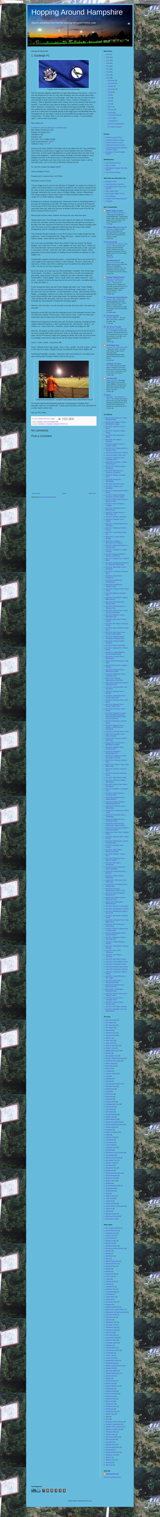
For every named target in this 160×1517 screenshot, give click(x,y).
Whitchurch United (112, 1216)
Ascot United (110, 1238)
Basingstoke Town (112, 1056)
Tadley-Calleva (111, 1196)
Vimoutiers (109, 1442)
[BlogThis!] (65, 419)
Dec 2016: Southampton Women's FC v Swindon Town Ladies (117, 563)
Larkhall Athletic (111, 1348)
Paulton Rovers (111, 1381)
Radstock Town (111, 1399)
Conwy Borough (111, 1292)
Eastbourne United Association (116, 1312)
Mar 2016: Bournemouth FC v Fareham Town (116, 607)
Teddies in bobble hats (113, 1429)
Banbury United (111, 1241)
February (111, 109)
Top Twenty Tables (112, 1437)
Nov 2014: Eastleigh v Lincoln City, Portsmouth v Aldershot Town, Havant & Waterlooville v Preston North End (116, 715)
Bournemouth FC (111, 1264)
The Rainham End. (112, 345)
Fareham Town (111, 1086)
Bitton (108, 1259)
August (110, 92)
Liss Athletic (110, 1140)
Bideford (108, 1251)
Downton (109, 1304)
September (112, 89)
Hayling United (111, 1127)
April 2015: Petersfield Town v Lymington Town (116, 675)
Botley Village (110, 1063)
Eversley (109, 1081)
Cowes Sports (110, 1297)
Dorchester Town (111, 1302)
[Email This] (63, 419)
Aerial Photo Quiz (112, 1230)
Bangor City (110, 1243)
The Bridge (109, 229)
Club (108, 365)
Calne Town (110, 1276)
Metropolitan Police (112, 1360)
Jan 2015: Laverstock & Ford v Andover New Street (116, 696)
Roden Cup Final (111, 380)
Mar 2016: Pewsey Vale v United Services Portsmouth (117, 611)
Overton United (111, 1163)
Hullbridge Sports (112, 1343)
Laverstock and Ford (113, 1350)
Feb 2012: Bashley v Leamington (117, 906)
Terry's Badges (111, 196)
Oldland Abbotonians (113, 1373)
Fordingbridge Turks (112, 1104)
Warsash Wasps (111, 1214)
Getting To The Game (113, 364)
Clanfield (109, 1071)
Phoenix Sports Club (113, 1386)
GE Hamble (110, 1112)
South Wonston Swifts (113, 1186)
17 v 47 (47, 144)
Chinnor (108, 1284)
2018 (108, 57)
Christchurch (110, 1287)
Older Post (92, 493)
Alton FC (109, 1038)
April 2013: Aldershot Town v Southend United (115, 820)
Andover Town (110, 1048)
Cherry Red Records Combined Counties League (116, 148)
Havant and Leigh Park (113, 1122)
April (109, 104)
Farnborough (110, 1089)
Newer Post (36, 493)
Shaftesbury (110, 1409)
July (109, 95)
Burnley (108, 1271)
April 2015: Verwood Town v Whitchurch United (115, 670)
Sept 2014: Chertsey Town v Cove (117, 731)
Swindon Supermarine (113, 1424)
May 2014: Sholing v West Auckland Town (114, 748)
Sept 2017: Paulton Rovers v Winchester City (115, 513)
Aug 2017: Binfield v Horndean (116, 517)
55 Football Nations (113, 260)
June (110, 98)
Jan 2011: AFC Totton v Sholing (116, 1007)
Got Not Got (110, 1332)
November (111, 83)
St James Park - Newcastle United (116, 347)
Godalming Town (111, 1327)
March (110, 107)
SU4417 (51, 141)
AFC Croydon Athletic (113, 1228)
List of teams (110, 1142)
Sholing (108, 1183)
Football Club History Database (116, 199)
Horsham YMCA (111, 1340)
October (111, 86)
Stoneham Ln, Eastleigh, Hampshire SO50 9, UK (52, 424)
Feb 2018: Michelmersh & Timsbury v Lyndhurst (114, 471)
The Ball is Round (112, 316)
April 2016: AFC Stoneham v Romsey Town (115, 603)
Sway (107, 1193)
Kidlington (109, 1345)
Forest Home (110, 1107)
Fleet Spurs (109, 1094)
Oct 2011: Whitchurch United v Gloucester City (116, 938)
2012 (108, 75)
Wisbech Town (111, 1460)
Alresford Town (111, 1035)
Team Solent (110, 1198)
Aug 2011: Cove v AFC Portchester (113, 951)
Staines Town (110, 1414)
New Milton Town (111, 1160)
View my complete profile (112, 1477)
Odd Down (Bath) (111, 1371)
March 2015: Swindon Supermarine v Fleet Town (114, 679)
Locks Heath (110, 1145)
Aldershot (109, 1030)
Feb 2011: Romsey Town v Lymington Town (115, 999)
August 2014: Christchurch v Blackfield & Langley (115, 743)
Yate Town (109, 1465)
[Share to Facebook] (70, 419)
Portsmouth (109, 1170)
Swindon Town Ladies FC (114, 1427)
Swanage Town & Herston (114, 1422)
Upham (108, 1211)
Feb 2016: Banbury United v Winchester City (115, 616)
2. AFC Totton (112, 118)
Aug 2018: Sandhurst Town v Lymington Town (115, 458)
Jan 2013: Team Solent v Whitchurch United (114, 850)
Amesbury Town (111, 1233)
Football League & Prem (114, 137)
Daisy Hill (109, 1299)
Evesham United (111, 1315)
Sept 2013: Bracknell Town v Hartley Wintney (115, 798)
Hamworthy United (112, 1338)
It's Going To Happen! (115, 127)
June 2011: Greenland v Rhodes (117, 969)
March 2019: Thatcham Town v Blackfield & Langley (116, 423)
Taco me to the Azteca (113, 262)
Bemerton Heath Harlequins (115, 1248)
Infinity (108, 1135)
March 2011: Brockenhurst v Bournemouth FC (115, 986)
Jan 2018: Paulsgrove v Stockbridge (114, 480)
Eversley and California (114, 1084)
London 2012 (110, 1358)
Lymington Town (111, 1147)
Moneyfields (110, 1155)
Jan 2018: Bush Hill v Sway (115, 484)
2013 (108, 72)
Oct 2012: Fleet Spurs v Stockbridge (113, 863)
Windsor (108, 1457)
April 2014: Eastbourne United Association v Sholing (116, 756)
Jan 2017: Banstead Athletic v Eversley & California (116, 555)
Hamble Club (110, 1117)
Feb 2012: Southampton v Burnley (117, 909)
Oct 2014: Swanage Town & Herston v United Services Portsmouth (115, 727)
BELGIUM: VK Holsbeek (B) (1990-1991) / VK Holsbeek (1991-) (114, 281)
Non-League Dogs (112, 191)
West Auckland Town (113, 1447)
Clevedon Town (111, 1289)
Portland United (111, 1391)
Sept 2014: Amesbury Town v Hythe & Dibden (115, 735)
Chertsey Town (111, 1281)
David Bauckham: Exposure (115, 184)
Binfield (108, 1253)
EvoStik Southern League (114, 142)
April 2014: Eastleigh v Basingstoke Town (113, 752)
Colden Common (111, 1073)
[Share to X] (68, 419)
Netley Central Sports (113, 1158)
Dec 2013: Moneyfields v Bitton (116, 777)
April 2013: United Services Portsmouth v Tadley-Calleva (115, 824)
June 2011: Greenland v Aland (116, 964)
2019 (108, 54)
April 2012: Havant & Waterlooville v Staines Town (115, 889)
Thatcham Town (111, 1432)
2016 (108, 63)
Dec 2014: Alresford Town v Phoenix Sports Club (115, 705)
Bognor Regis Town (112, 1261)
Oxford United (110, 1376)
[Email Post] (59, 418)
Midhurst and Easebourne (114, 1366)
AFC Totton (109, 1028)
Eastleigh (39, 422)
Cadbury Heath (111, 1274)
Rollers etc (109, 1401)
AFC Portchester (111, 1020)
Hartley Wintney (111, 1119)
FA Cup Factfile (111, 242)
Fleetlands (109, 1099)
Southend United (111, 1411)
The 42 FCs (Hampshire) (116, 124)
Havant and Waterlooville (50, 422)
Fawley (108, 1091)
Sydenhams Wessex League (115, 145)
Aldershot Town (111, 1033)
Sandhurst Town (111, 1406)
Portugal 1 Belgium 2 (112, 317)
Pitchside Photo (111, 181)
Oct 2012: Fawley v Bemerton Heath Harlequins (116, 868)
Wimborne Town (111, 1455)
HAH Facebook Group (113, 163)
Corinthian (109, 1294)
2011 (108, 78)
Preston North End (112, 1394)
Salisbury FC (110, 1404)
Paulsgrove (109, 1165)
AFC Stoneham (111, 1025)
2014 (108, 69)
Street (108, 1419)
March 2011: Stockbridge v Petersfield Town (115, 990)
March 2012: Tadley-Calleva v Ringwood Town (116, 898)
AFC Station (110, 1022)
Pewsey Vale (110, 1383)
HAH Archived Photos (113, 172)
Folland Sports (111, 1102)
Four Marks (109, 1109)
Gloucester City (111, 1325)
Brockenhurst (110, 1066)
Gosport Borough (111, 1114)
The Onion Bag (111, 378)
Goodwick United (111, 1330)
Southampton (110, 1188)
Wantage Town (111, 1445)
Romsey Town (110, 1181)
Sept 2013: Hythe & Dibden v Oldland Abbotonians (115, 803)
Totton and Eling (111, 1203)
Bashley (108, 1053)
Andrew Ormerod (112, 1474)
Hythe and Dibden (112, 1132)
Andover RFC (110, 1236)
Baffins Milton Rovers (113, 1051)
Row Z (108, 395)
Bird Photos (110, 1256)
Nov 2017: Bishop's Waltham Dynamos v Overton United (115, 496)
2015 (108, 66)
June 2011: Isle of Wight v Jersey (117, 962)
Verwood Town (111, 1439)
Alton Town (109, 1040)
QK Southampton (111, 1175)
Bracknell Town (111, 1266)
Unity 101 (109, 1209)
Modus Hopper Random (114, 211)
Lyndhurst (109, 1150)
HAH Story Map (111, 1335)
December (111, 80)
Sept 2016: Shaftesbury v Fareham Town (114, 585)
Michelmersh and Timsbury (115, 1152)
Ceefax (108, 1279)
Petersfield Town (111, 1168)
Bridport (108, 1269)
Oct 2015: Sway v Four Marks (115, 645)
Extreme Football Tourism (115, 277)
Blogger (89, 1501)
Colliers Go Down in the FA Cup (116, 212)
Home (64, 493)
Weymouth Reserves (113, 1452)
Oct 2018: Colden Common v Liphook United (115, 445)
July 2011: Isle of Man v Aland (116, 959)
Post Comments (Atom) (48, 497)
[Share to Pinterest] (73, 419)
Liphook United (111, 1137)
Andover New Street (112, 1045)
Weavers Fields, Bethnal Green (116, 299)
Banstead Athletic (111, 1246)
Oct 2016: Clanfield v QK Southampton (114, 581)
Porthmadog (110, 1389)
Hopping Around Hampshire (77, 12)
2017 (108, 60)
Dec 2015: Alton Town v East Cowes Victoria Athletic (115, 633)
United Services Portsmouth (115, 1206)
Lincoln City (110, 1355)
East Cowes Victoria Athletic (115, 1309)
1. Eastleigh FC (113, 121)
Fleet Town (109, 1096)
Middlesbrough (111, 1363)
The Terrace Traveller (114, 327)
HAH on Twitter (111, 165)
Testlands (109, 1201)
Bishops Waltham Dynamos (115, 1058)
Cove (107, 1076)
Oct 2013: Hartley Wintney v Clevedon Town (115, 794)
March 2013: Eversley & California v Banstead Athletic (117, 829)
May (109, 101)
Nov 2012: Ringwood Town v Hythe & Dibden (115, 859)
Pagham (108, 1378)
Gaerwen (109, 1320)
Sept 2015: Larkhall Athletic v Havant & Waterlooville (115, 653)
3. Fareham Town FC (115, 115)
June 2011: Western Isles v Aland (117, 967)
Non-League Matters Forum (115, 193)
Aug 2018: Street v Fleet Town (116, 455)
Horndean (109, 1130)
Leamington (110, 1353)
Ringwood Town (111, 1178)
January (111, 112)
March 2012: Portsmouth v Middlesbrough (114, 903)
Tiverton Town (110, 1434)
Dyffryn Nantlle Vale (112, 1307)
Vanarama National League (115, 140)
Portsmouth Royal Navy (114, 1173)
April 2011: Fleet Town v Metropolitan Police (114, 981)
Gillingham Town (111, 1322)
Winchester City (111, 1219)
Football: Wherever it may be (116, 227)
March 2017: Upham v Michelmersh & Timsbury (114, 542)
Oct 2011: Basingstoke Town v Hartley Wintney (116, 934)
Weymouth (109, 1450)
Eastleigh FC (36, 128)
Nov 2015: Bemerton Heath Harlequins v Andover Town (115, 637)
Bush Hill (109, 1068)
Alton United (110, 1043)
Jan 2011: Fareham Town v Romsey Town (115, 1003)
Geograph (109, 201)
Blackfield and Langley (113, 1061)
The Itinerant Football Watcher (117, 297)
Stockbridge (110, 1191)
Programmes (110, 1396)
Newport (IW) (110, 1368)
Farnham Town (111, 1317)
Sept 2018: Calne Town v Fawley (117, 453)
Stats (107, 1417)
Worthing (109, 1462)
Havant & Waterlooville (58, 128)
